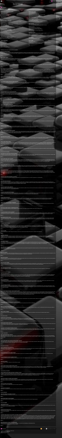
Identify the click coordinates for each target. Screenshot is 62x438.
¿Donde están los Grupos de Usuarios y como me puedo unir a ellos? (37, 14)
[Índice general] (6, 4)
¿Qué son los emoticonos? (4, 42)
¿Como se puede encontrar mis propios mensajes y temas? (36, 30)
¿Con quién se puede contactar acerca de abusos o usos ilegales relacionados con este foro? (40, 42)
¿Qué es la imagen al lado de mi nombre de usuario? (7, 24)
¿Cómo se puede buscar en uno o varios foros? (34, 27)
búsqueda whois (9, 416)
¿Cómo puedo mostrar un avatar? (5, 25)
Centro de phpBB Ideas (38, 410)
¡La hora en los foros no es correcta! (5, 22)
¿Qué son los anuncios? (3, 44)
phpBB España (8, 431)
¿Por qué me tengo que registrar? (5, 12)
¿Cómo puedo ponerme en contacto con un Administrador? (36, 43)
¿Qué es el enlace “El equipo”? (32, 17)
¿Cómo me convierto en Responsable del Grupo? (34, 15)
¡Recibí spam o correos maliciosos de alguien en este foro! (35, 21)
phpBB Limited (32, 405)
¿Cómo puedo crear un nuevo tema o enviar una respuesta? (8, 29)
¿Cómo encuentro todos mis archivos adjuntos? (34, 38)
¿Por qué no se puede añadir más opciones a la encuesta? (8, 32)
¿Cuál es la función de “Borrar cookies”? (5, 18)
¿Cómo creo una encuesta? (4, 31)
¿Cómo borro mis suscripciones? (33, 35)
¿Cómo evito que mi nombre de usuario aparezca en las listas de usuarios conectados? (11, 21)
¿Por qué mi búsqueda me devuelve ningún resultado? (35, 28)
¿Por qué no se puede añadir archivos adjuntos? (6, 34)
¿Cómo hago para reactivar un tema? (5, 38)
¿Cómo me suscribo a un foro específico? (34, 34)
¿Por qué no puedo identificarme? (5, 15)
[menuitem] (2, 1)
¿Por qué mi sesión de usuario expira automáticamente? (7, 17)
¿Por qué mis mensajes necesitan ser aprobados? (7, 37)
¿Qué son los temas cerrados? (4, 46)
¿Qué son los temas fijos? (4, 45)
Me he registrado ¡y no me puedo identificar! (6, 14)
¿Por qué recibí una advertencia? (5, 35)
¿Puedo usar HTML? (3, 41)
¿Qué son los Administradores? (32, 12)
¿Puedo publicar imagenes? (4, 43)
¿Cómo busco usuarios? (31, 29)
